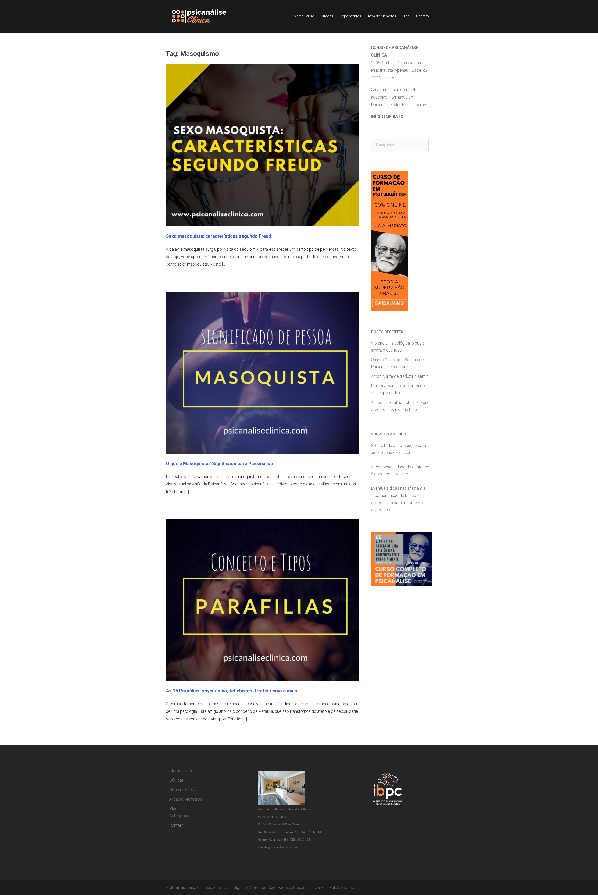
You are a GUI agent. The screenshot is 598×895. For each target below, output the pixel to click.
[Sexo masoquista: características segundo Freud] (262, 145)
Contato (422, 16)
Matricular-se (304, 16)
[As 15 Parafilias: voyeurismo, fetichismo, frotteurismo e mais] (262, 599)
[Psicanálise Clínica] (206, 16)
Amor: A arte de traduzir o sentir (399, 376)
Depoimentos (350, 16)
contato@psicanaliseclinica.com (278, 847)
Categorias (179, 815)
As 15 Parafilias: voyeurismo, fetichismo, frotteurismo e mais (231, 691)
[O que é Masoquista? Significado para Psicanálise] (262, 372)
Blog (406, 16)
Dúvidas (327, 16)
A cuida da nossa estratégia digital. (205, 887)
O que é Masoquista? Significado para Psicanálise (219, 463)
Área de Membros (382, 16)
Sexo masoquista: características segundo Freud (218, 236)
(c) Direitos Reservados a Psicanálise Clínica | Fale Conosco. (300, 887)
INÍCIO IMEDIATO (387, 116)
